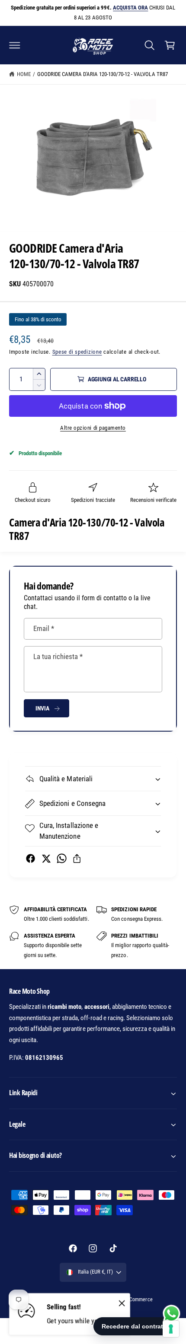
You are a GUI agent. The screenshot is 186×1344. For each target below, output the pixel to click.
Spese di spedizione (77, 352)
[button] (15, 45)
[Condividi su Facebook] (30, 858)
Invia (42, 708)
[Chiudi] (122, 1303)
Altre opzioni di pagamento (93, 428)
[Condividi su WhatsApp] (61, 858)
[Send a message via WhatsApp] (171, 1313)
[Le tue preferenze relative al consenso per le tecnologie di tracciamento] (171, 1329)
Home (24, 74)
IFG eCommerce (135, 1299)
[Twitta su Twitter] (46, 858)
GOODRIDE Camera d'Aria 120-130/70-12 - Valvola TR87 (102, 74)
